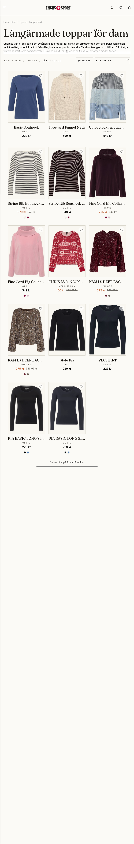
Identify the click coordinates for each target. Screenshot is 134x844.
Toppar (22, 22)
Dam (13, 22)
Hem (6, 22)
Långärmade (36, 22)
